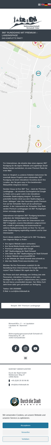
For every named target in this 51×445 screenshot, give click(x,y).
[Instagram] (25, 348)
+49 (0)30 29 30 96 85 (20, 380)
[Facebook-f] (15, 348)
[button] (39, 4)
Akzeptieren (25, 425)
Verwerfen (25, 432)
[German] (46, 4)
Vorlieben (25, 439)
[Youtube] (35, 348)
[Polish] (49, 4)
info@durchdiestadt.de (20, 385)
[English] (43, 4)
